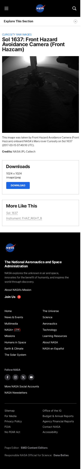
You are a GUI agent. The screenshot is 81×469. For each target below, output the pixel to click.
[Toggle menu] (6, 8)
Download (18, 185)
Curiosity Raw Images (17, 34)
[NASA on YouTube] (31, 377)
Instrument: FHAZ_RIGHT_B (24, 218)
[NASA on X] (23, 377)
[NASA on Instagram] (15, 377)
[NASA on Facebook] (8, 377)
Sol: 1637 (12, 213)
